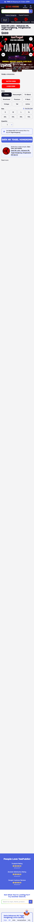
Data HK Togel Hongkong (17, 139)
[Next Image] (30, 54)
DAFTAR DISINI (11, 81)
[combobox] (15, 11)
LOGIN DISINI (11, 86)
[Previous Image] (3, 54)
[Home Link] (12, 6)
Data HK (7, 920)
